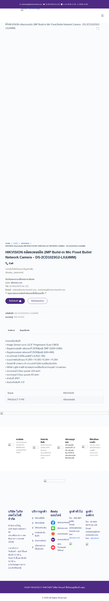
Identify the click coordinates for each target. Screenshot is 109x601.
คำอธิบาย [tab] (11, 330)
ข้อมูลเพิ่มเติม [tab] (25, 330)
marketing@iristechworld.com (31, 4)
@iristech (95, 538)
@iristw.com (16, 282)
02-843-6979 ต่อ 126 (51, 4)
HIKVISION (19, 317)
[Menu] (102, 15)
